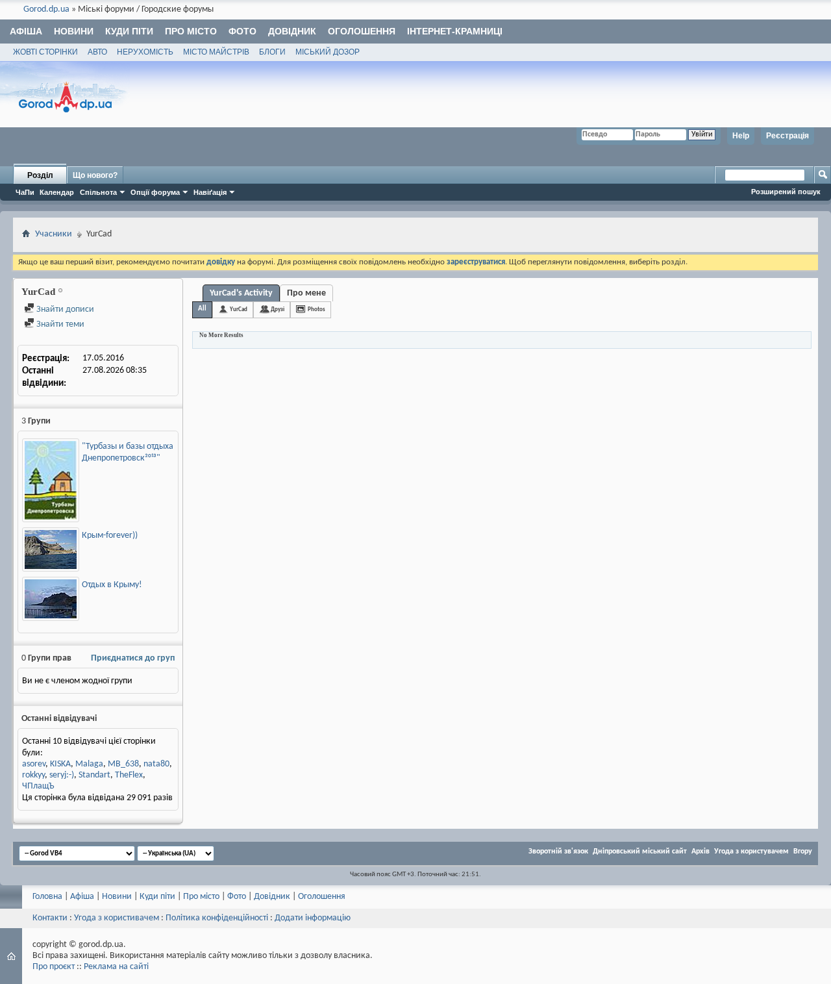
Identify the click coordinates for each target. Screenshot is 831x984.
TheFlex (129, 775)
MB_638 (123, 764)
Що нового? (95, 175)
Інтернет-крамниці (454, 31)
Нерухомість (145, 52)
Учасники (53, 234)
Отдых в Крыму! (112, 585)
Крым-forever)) (110, 535)
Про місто (191, 31)
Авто (97, 52)
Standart (94, 775)
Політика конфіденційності (217, 918)
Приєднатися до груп (133, 658)
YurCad (238, 309)
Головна (47, 897)
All (202, 308)
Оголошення (361, 31)
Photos (316, 309)
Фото (242, 31)
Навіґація (210, 192)
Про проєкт (53, 967)
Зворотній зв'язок (558, 851)
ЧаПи (25, 192)
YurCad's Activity (241, 293)
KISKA (60, 764)
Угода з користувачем (751, 851)
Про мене (306, 293)
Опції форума (155, 192)
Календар (57, 192)
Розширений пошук (786, 192)
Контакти (50, 918)
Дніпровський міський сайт (640, 851)
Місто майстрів (216, 52)
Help (740, 135)
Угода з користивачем (116, 918)
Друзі (277, 309)
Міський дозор (327, 52)
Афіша (26, 31)
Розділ (40, 175)
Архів (700, 851)
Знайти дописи (64, 309)
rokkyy (33, 775)
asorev (33, 764)
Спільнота (98, 192)
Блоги (272, 52)
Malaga (89, 764)
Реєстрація (787, 135)
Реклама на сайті (116, 967)
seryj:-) (61, 775)
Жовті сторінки (45, 52)
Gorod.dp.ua (46, 9)
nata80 (156, 764)
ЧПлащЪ (38, 786)
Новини (73, 31)
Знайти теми (59, 324)
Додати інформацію (313, 918)
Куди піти (129, 31)
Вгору (802, 851)
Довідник (292, 31)
